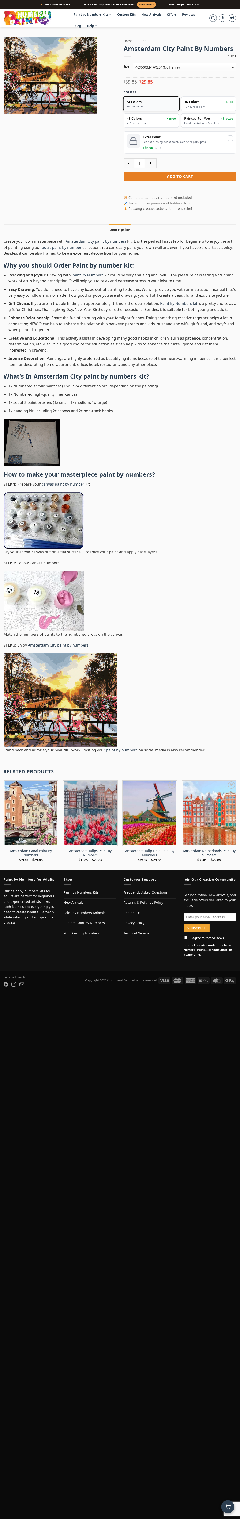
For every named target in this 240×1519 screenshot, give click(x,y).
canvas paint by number (63, 484)
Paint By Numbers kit (178, 303)
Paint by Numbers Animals (84, 913)
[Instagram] (13, 984)
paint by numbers (125, 474)
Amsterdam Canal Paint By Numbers (31, 853)
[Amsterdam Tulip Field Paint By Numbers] (149, 813)
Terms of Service (136, 933)
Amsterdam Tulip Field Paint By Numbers (149, 853)
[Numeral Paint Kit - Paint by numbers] (34, 18)
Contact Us (132, 913)
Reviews (188, 14)
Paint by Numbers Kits (91, 14)
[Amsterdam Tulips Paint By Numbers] (90, 813)
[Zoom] (9, 108)
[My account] (222, 18)
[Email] (21, 984)
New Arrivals (151, 14)
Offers (171, 14)
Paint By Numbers (88, 275)
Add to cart (180, 176)
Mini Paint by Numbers (82, 933)
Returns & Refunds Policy (143, 902)
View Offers (146, 4)
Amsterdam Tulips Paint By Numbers (90, 853)
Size (126, 66)
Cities (142, 40)
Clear (232, 56)
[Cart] (232, 18)
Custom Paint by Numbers (84, 923)
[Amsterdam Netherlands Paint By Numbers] (209, 813)
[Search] (213, 18)
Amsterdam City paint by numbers (96, 241)
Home (128, 40)
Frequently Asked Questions (146, 892)
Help (90, 26)
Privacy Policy (134, 923)
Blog (77, 26)
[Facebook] (6, 984)
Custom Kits (126, 14)
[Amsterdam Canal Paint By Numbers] (31, 813)
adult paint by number (62, 247)
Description (120, 229)
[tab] (120, 229)
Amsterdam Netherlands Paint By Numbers (209, 853)
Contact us (193, 4)
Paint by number (97, 265)
